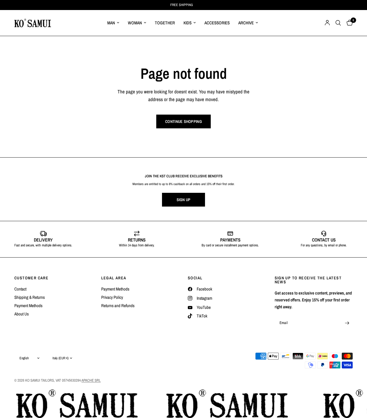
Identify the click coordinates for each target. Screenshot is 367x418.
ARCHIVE (246, 23)
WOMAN (135, 23)
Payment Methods (28, 306)
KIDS (188, 23)
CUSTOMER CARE (31, 278)
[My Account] (327, 23)
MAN (111, 23)
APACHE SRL (91, 380)
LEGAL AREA (113, 278)
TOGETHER (165, 23)
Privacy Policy (112, 297)
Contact (20, 289)
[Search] (338, 23)
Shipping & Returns (29, 297)
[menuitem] (113, 23)
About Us (21, 314)
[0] (348, 23)
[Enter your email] (347, 323)
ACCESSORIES (217, 23)
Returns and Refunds (117, 306)
